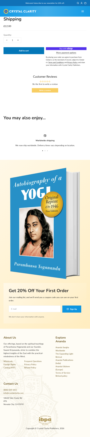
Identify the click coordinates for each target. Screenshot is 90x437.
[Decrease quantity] (7, 40)
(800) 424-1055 (10, 390)
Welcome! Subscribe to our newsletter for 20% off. (45, 3)
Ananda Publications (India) (64, 361)
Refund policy (61, 376)
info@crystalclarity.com (13, 393)
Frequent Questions (33, 361)
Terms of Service (63, 373)
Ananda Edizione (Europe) (63, 368)
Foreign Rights (10, 364)
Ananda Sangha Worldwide (62, 349)
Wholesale (8, 361)
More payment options (66, 52)
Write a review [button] (45, 90)
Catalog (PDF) (9, 367)
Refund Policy (30, 367)
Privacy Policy (30, 364)
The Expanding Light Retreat (64, 355)
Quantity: (8, 35)
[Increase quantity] (18, 40)
